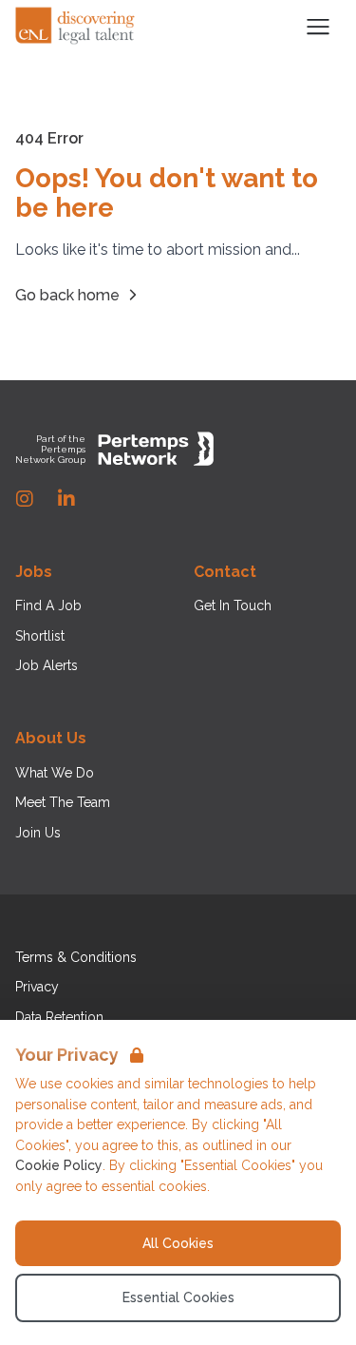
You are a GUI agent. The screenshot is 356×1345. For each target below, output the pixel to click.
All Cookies (178, 1243)
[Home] (76, 27)
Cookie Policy (59, 1165)
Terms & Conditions (76, 957)
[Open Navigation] (318, 26)
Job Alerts (46, 665)
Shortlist (40, 636)
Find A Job (48, 605)
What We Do (54, 772)
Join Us (38, 832)
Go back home (67, 295)
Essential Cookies (178, 1297)
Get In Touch (233, 605)
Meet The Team (62, 802)
